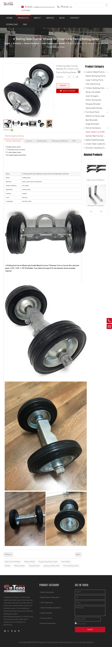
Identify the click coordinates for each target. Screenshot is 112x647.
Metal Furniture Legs (95, 116)
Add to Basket (69, 91)
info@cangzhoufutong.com (44, 7)
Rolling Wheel (29, 562)
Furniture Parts (92, 112)
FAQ (74, 141)
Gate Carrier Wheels (12, 562)
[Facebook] (15, 631)
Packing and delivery (60, 141)
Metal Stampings (47, 592)
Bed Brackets (91, 120)
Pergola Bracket (93, 104)
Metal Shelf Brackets (95, 140)
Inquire (63, 85)
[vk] (18, 631)
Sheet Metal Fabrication (49, 597)
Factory (29, 141)
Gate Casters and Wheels (97, 132)
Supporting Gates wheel (48, 562)
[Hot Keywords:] (106, 5)
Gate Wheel (65, 562)
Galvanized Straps (94, 108)
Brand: (7, 136)
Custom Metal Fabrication (97, 72)
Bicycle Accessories (47, 623)
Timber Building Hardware (97, 88)
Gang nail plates (93, 92)
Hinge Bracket (34, 566)
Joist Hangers (92, 96)
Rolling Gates (19, 566)
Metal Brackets (46, 613)
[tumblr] (11, 631)
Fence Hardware (93, 128)
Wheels (7, 566)
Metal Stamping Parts (96, 76)
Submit (90, 629)
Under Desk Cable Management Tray (97, 144)
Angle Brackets (92, 124)
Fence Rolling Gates (71, 566)
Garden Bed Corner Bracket (97, 136)
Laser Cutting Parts (94, 80)
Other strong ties (93, 100)
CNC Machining (93, 84)
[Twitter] (8, 631)
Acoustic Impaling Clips (96, 148)
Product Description (13, 141)
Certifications (42, 141)
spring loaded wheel (51, 566)
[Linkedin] (5, 631)
